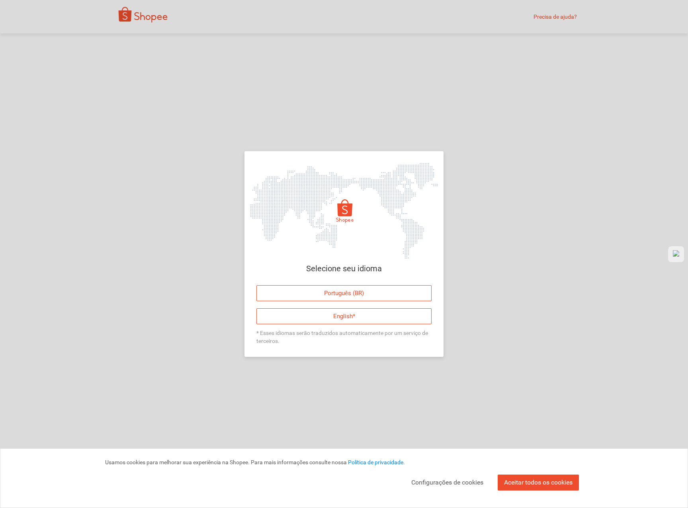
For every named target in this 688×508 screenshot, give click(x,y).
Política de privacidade (375, 462)
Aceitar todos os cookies (538, 482)
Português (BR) (344, 293)
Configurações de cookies (447, 482)
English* (344, 316)
